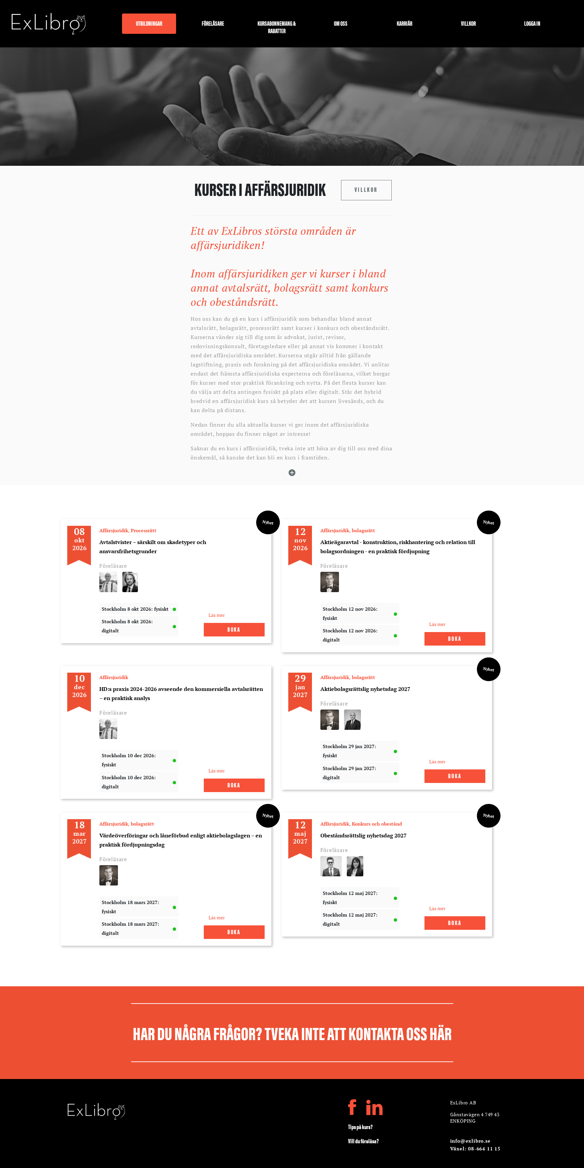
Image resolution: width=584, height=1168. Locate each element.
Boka (234, 629)
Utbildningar (149, 23)
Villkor (468, 23)
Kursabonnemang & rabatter (277, 26)
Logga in (532, 23)
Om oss (340, 23)
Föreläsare (213, 23)
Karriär (404, 23)
